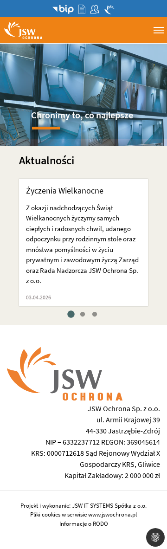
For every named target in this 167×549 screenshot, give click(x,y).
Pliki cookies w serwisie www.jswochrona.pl (83, 514)
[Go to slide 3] (94, 314)
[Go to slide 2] (82, 314)
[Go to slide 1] (70, 314)
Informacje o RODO (83, 524)
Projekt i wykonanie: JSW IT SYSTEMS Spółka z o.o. (83, 506)
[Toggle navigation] (158, 29)
